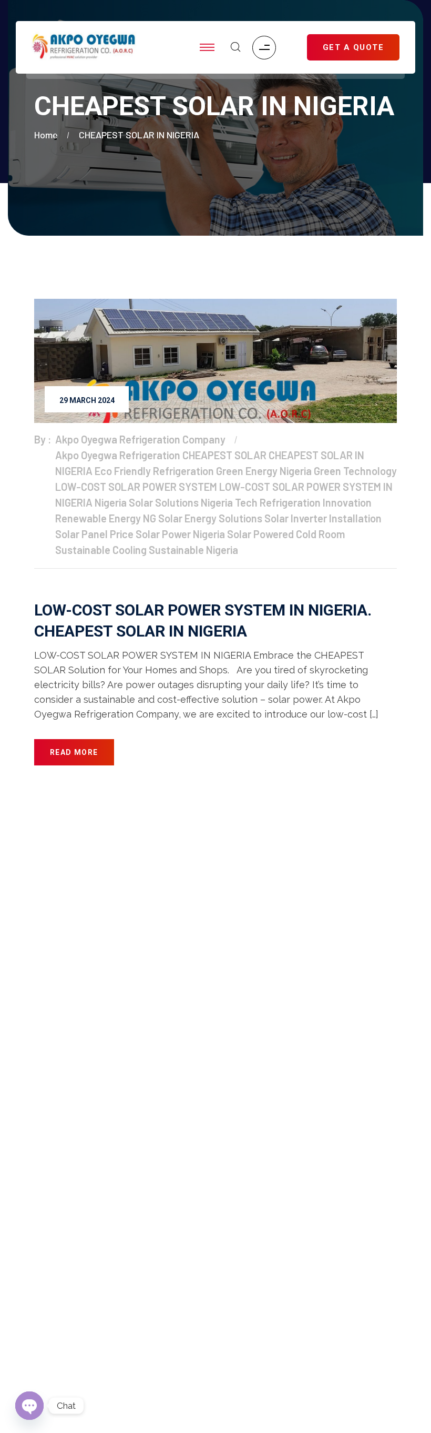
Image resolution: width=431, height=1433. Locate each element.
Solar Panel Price (94, 534)
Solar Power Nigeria (180, 534)
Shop (44, 1142)
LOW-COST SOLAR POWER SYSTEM (136, 486)
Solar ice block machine (80, 1205)
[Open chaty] (29, 1405)
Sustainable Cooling (101, 549)
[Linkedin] (340, 1308)
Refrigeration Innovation (316, 502)
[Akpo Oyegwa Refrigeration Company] (84, 47)
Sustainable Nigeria (193, 549)
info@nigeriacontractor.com (233, 976)
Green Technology (355, 471)
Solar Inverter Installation (323, 518)
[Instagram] (279, 1308)
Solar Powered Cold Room (286, 534)
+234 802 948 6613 (221, 1023)
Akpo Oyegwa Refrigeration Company (140, 439)
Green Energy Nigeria (264, 471)
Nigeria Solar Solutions (147, 502)
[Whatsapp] (371, 1308)
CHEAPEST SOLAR (224, 455)
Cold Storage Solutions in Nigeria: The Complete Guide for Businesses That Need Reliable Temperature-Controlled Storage (115, 1345)
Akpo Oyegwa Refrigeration (117, 455)
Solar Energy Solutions (210, 518)
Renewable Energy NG (105, 518)
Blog (43, 1184)
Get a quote (56, 1163)
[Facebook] (248, 1308)
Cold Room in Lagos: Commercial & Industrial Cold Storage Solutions (120, 1302)
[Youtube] (310, 1308)
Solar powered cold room (82, 1227)
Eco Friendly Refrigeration (154, 471)
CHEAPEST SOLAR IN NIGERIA (139, 134)
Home (48, 134)
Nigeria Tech (229, 502)
